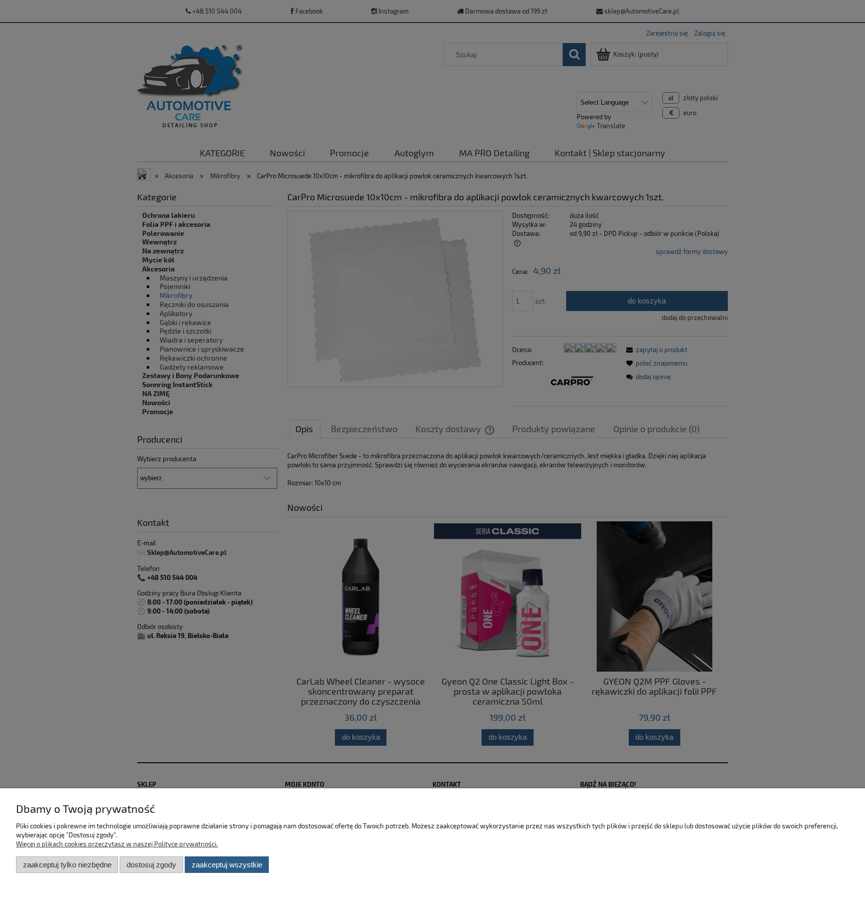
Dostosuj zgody (151, 864)
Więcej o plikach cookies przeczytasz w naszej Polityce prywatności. (117, 844)
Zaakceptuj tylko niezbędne (67, 864)
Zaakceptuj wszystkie (227, 864)
